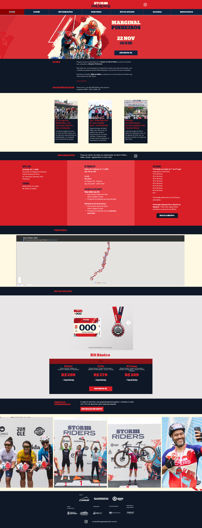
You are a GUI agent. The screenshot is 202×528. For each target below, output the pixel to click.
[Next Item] (128, 323)
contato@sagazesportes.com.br (104, 522)
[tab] (100, 361)
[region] (66, 122)
